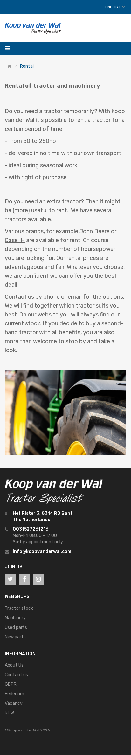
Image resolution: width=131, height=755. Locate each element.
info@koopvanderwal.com (42, 551)
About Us (14, 665)
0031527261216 (30, 529)
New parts (15, 637)
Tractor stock (19, 608)
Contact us (16, 674)
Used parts (16, 627)
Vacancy (14, 703)
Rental (27, 66)
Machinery (15, 618)
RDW (9, 713)
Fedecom (14, 694)
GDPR (11, 684)
